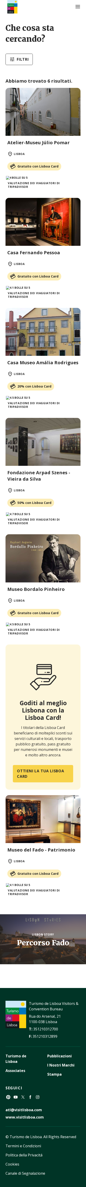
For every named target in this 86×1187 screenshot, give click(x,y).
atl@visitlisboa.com (24, 1109)
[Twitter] (23, 1097)
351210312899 (45, 1036)
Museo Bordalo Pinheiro (36, 589)
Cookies (12, 1164)
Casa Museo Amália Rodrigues (42, 362)
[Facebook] (30, 1097)
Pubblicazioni (59, 1056)
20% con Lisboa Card (34, 386)
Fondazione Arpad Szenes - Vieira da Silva (38, 475)
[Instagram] (37, 1097)
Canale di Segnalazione (25, 1173)
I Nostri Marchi (61, 1065)
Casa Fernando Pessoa (33, 252)
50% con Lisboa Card (34, 502)
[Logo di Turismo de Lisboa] (12, 6)
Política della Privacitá (24, 1155)
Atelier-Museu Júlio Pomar (38, 142)
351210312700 (45, 1029)
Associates (15, 1070)
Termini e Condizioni (23, 1145)
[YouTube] (15, 1097)
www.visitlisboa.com (25, 1117)
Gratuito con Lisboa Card (37, 166)
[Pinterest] (8, 1097)
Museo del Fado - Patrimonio (41, 850)
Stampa (54, 1074)
